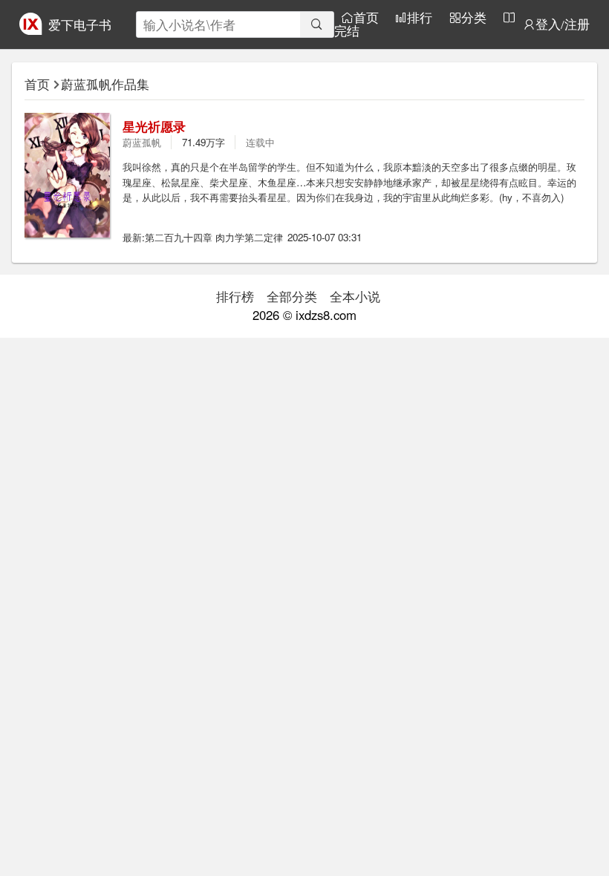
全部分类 (292, 296)
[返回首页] (30, 30)
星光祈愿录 (154, 126)
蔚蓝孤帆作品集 (105, 84)
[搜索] (316, 24)
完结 (346, 30)
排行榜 (235, 296)
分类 (473, 17)
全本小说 (355, 296)
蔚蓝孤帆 (142, 142)
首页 (366, 17)
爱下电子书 (79, 24)
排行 (419, 17)
